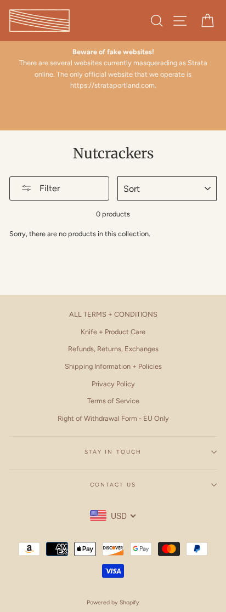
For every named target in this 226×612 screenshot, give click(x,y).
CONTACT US (113, 484)
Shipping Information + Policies (113, 366)
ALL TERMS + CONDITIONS (113, 314)
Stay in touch (113, 451)
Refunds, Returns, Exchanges (113, 349)
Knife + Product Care (113, 332)
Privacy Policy (113, 384)
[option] (113, 69)
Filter (48, 188)
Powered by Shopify (113, 602)
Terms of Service (113, 401)
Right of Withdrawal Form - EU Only (113, 418)
